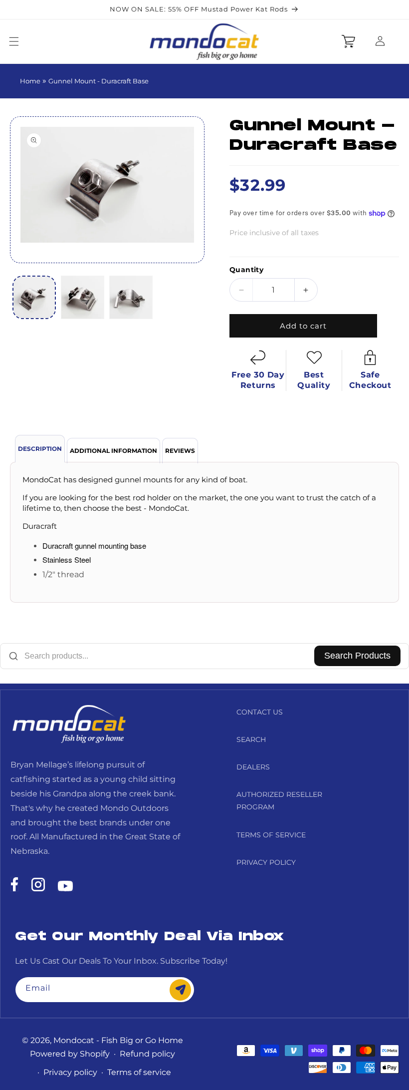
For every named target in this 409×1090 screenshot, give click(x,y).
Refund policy (147, 1054)
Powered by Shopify (70, 1054)
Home (30, 81)
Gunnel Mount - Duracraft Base (98, 81)
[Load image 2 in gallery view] (82, 297)
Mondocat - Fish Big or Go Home (118, 1040)
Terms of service (139, 1072)
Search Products (357, 656)
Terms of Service (271, 834)
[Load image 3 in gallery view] (131, 297)
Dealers (253, 766)
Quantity (246, 269)
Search (251, 739)
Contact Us (259, 712)
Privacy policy (70, 1072)
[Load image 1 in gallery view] (34, 297)
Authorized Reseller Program (279, 800)
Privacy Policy (266, 862)
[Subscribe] (180, 990)
